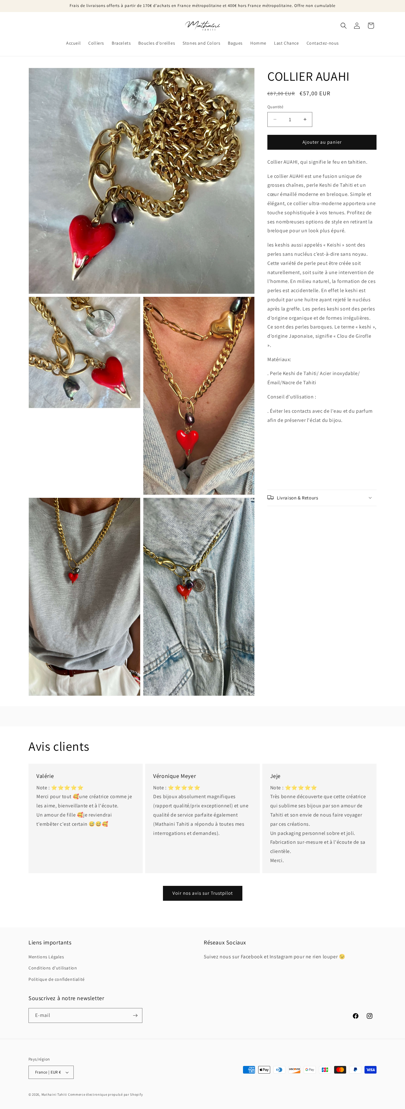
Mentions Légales (46, 957)
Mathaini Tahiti (54, 1094)
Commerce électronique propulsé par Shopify (105, 1094)
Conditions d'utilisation (52, 968)
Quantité (275, 107)
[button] (344, 26)
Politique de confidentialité (56, 979)
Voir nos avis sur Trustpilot (202, 893)
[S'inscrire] (135, 1015)
